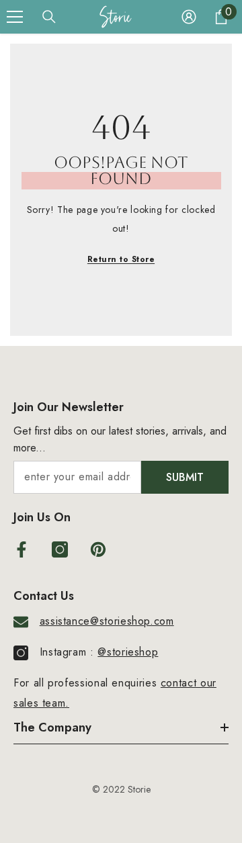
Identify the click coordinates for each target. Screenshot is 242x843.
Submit (185, 477)
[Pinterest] (98, 549)
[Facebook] (21, 549)
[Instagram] (60, 549)
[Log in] (189, 17)
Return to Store (121, 259)
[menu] (15, 17)
